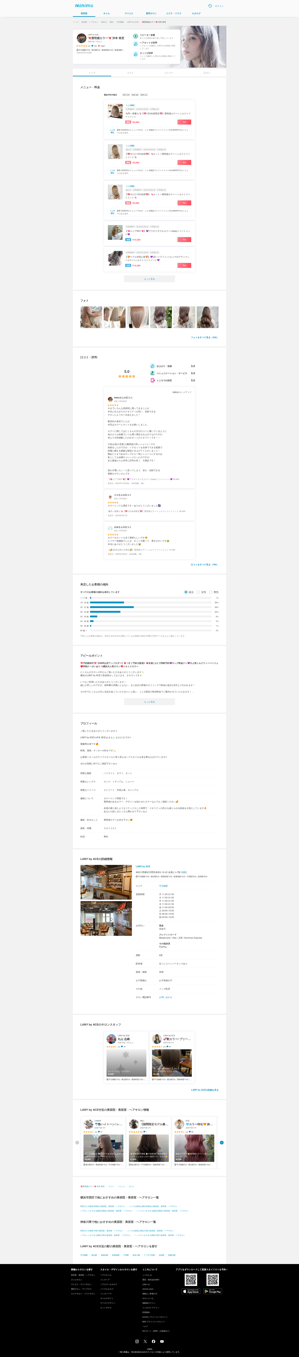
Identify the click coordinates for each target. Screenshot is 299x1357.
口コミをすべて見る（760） (205, 564)
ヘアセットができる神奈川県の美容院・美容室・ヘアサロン (105, 1235)
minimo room (147, 1289)
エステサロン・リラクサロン (83, 1293)
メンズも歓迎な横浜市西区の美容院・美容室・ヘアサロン (153, 1206)
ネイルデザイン (106, 1298)
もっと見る (149, 278)
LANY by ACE (133, 22)
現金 (161, 925)
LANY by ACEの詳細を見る (205, 1089)
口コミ (207, 72)
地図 (184, 872)
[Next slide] (222, 1142)
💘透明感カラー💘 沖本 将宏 (92, 1186)
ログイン (219, 5)
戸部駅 (126, 1255)
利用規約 (146, 1312)
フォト (130, 72)
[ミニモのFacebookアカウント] (153, 1342)
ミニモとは (147, 1275)
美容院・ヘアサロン (89, 22)
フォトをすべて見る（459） (205, 337)
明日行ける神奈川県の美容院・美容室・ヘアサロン (101, 1230)
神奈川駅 (136, 1255)
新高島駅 (116, 1255)
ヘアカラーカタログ (108, 1284)
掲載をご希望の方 (149, 1293)
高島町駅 (104, 1255)
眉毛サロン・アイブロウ (81, 1289)
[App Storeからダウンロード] (191, 1291)
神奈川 (104, 22)
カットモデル (106, 1307)
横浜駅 (94, 1255)
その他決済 (164, 943)
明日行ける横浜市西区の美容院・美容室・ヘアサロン (102, 1206)
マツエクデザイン (107, 1302)
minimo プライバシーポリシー (155, 1316)
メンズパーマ (106, 1293)
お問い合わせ (165, 997)
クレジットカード (168, 934)
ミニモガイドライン (150, 1307)
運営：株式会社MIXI (150, 1279)
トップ (75, 22)
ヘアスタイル (106, 1275)
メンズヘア (105, 1279)
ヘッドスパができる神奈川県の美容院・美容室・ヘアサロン (160, 1235)
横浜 (112, 22)
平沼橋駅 (120, 22)
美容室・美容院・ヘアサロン (83, 1275)
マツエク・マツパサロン (81, 1284)
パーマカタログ (106, 1289)
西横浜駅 (172, 1255)
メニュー (168, 72)
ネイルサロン (76, 1279)
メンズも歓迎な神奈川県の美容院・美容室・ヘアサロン (150, 1230)
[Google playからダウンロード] (212, 1291)
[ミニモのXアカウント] (145, 1342)
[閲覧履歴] (209, 5)
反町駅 (161, 1255)
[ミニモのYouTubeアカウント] (162, 1341)
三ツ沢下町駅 (149, 1255)
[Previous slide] (77, 1142)
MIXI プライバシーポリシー (153, 1321)
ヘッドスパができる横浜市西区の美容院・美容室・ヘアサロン (162, 1210)
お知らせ (146, 1284)
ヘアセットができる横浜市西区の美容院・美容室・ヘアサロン (106, 1210)
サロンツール (148, 1298)
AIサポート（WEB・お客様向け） (156, 1330)
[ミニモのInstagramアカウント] (137, 1342)
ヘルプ (145, 1326)
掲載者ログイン (148, 1302)
